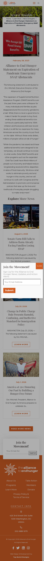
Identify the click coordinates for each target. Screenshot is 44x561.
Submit (9, 290)
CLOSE (39, 266)
